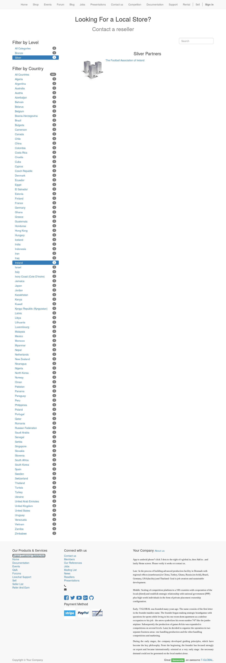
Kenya (35, 299)
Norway (35, 377)
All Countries (35, 74)
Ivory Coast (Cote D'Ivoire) (35, 276)
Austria (35, 93)
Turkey (35, 492)
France (35, 203)
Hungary (35, 235)
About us (160, 550)
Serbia (35, 441)
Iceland (35, 239)
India (35, 244)
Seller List (17, 584)
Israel (35, 267)
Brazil (35, 120)
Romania (35, 423)
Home (15, 559)
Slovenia (35, 455)
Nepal (35, 350)
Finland (35, 198)
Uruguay (35, 515)
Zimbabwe (35, 533)
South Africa (35, 460)
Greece (35, 217)
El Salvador (35, 189)
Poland (35, 409)
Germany (35, 207)
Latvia (35, 313)
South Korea (35, 464)
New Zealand (35, 359)
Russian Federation (35, 428)
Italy (35, 272)
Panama (35, 391)
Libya (35, 317)
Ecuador (35, 180)
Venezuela (35, 519)
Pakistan (35, 386)
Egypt (35, 184)
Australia (35, 88)
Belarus (35, 106)
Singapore (35, 446)
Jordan (35, 290)
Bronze (35, 53)
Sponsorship (178, 660)
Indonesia (35, 249)
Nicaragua (35, 363)
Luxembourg (35, 327)
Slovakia (35, 451)
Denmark (35, 175)
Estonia (35, 194)
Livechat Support (21, 577)
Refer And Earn (21, 587)
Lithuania (35, 322)
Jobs (66, 566)
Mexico (35, 336)
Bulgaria (35, 125)
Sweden (35, 474)
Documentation (20, 563)
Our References (73, 563)
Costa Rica (35, 152)
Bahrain (35, 102)
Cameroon (35, 129)
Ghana (35, 212)
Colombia (35, 148)
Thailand (35, 483)
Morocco (35, 340)
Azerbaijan (35, 97)
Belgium (35, 111)
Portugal (35, 414)
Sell (198, 4)
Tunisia (35, 487)
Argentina (35, 83)
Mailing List (70, 570)
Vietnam (35, 524)
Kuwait (35, 304)
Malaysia (35, 331)
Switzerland (35, 478)
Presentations (71, 580)
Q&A (14, 570)
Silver (35, 57)
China (35, 143)
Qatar (35, 418)
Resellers (69, 577)
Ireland (35, 262)
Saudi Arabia (35, 432)
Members (69, 559)
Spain (35, 469)
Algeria (35, 79)
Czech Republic (35, 171)
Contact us (70, 555)
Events (16, 566)
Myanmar (35, 345)
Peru (35, 400)
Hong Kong (35, 230)
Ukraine (35, 496)
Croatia (35, 157)
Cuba (35, 161)
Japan (35, 285)
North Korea (35, 373)
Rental (186, 4)
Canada (35, 134)
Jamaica (35, 281)
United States (35, 510)
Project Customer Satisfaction (28, 555)
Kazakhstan (35, 295)
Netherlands (35, 354)
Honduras (35, 226)
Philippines (35, 405)
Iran (35, 253)
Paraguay (35, 396)
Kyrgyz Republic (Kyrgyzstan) (35, 308)
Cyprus (35, 166)
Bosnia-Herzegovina (35, 116)
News (67, 573)
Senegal (35, 437)
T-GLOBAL (207, 660)
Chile (35, 139)
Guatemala (35, 221)
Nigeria (35, 368)
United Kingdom (35, 506)
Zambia (35, 529)
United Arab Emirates (35, 501)
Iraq (35, 258)
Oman (35, 382)
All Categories (35, 48)
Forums (16, 573)
